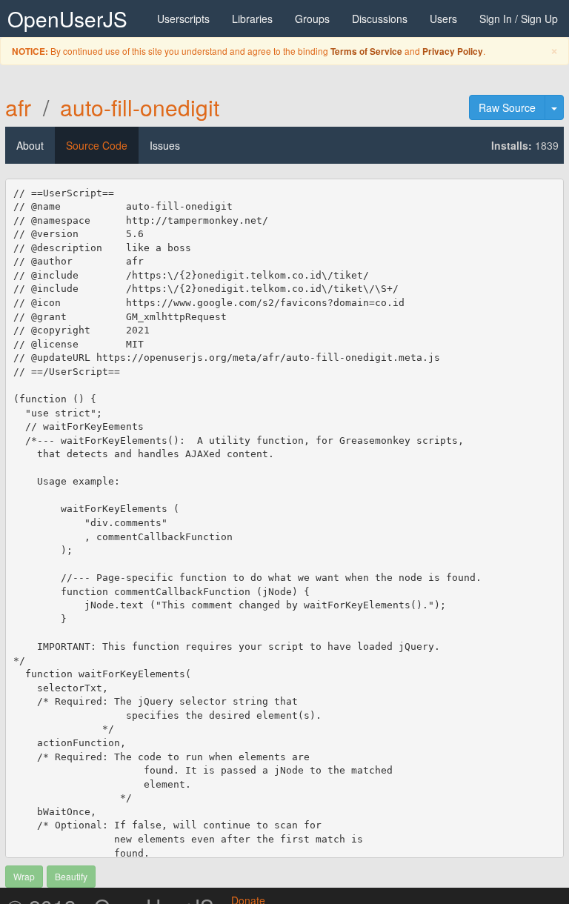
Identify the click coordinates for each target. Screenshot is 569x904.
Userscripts (183, 18)
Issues (165, 145)
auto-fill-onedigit (139, 107)
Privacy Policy (452, 51)
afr (18, 107)
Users (443, 18)
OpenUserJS (67, 18)
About (30, 145)
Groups (312, 18)
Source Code (96, 145)
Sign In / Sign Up (518, 18)
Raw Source (507, 107)
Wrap (24, 876)
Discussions (379, 18)
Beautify (71, 876)
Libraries (252, 18)
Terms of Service (366, 51)
